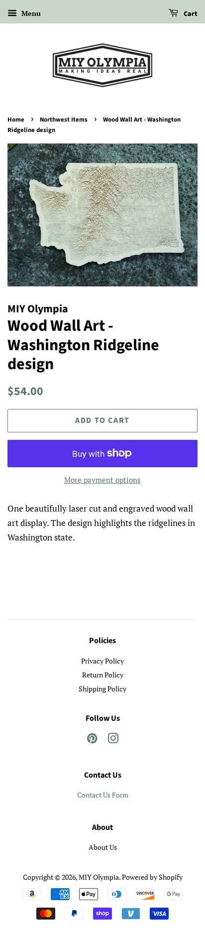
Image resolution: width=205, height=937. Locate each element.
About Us (103, 847)
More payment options (102, 480)
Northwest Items (64, 119)
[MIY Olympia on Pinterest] (92, 740)
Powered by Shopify (152, 877)
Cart (190, 14)
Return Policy (102, 674)
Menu (30, 13)
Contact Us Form (102, 795)
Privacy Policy (102, 661)
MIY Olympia (99, 877)
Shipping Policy (102, 688)
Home (15, 119)
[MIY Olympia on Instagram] (112, 740)
